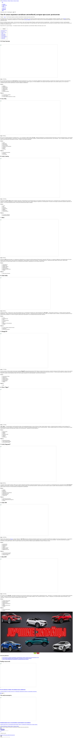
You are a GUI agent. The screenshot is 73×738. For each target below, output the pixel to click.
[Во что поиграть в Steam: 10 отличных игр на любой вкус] (18, 686)
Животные (4, 6)
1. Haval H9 (3, 38)
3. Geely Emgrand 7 (4, 36)
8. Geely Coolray (3, 32)
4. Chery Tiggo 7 (3, 35)
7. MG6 (2, 33)
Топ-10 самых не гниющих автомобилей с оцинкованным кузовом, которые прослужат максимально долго (20, 657)
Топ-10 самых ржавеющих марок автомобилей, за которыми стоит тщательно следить (16, 658)
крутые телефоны (27, 19)
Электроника (4, 5)
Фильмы (3, 4)
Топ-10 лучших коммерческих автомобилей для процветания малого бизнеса (15, 659)
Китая (65, 18)
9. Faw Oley (3, 31)
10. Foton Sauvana (4, 30)
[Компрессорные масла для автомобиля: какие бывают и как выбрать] (18, 720)
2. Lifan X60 (3, 37)
